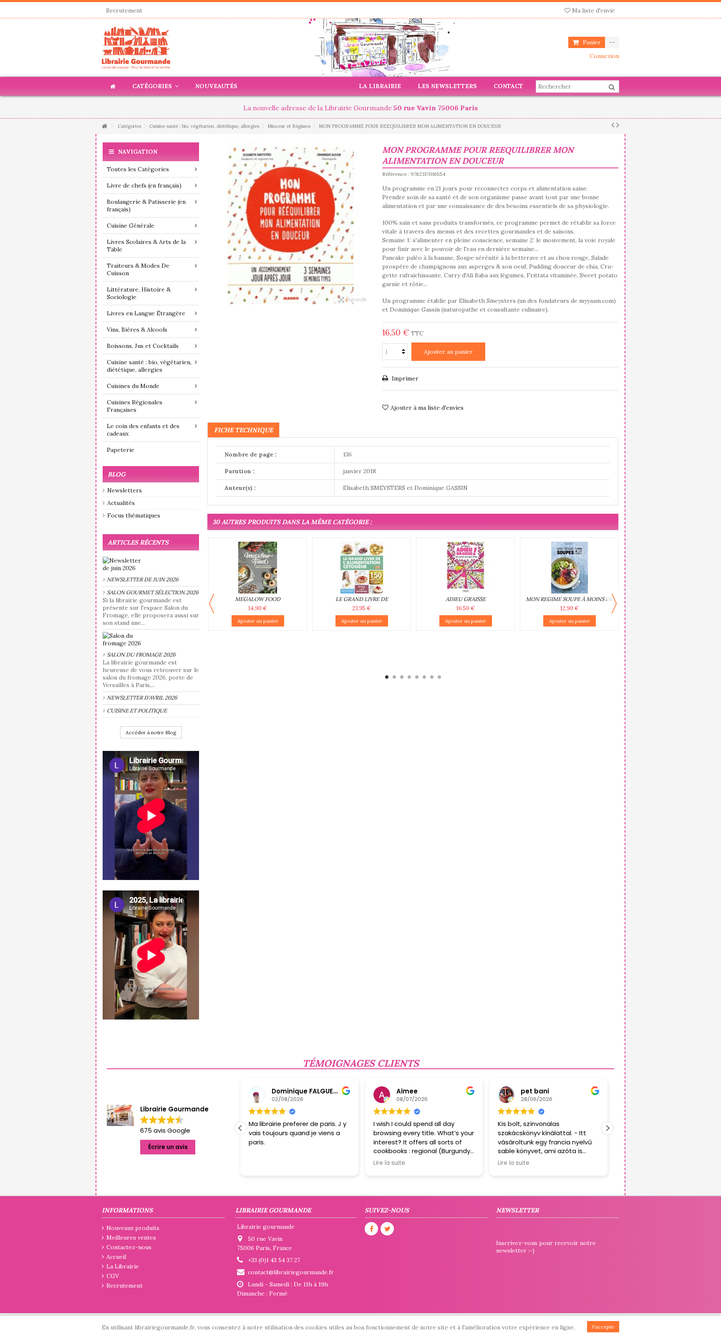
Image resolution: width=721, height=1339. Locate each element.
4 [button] (409, 677)
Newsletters (124, 490)
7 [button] (432, 677)
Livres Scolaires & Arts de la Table (146, 245)
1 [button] (386, 677)
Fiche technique (243, 430)
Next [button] (614, 603)
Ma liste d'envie (592, 10)
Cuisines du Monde (133, 386)
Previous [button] (211, 603)
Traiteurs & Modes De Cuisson (138, 269)
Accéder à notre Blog (151, 732)
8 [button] (439, 677)
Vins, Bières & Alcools (137, 329)
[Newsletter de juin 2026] (151, 564)
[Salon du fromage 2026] (151, 639)
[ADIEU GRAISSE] (465, 567)
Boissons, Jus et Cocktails (143, 346)
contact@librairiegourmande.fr (291, 1272)
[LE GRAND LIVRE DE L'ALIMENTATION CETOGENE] (361, 567)
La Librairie (122, 1266)
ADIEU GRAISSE (466, 599)
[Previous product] (612, 125)
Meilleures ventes (131, 1237)
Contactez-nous (128, 1247)
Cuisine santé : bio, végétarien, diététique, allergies (149, 365)
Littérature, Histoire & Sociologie (139, 293)
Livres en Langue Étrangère (146, 313)
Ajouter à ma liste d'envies (427, 407)
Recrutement (124, 10)
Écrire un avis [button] (168, 1147)
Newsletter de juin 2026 (143, 579)
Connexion (603, 56)
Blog (116, 474)
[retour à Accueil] (104, 126)
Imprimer (404, 378)
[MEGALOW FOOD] (257, 567)
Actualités (121, 503)
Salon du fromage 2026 (141, 654)
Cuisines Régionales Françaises (134, 405)
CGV (112, 1276)
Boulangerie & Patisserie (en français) (146, 205)
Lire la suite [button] (264, 1163)
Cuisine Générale (130, 225)
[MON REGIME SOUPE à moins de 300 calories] (569, 567)
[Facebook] (371, 1228)
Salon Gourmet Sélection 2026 (153, 592)
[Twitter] (387, 1228)
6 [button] (424, 677)
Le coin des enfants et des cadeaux (143, 429)
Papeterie (120, 450)
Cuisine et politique (137, 710)
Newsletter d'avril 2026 (142, 697)
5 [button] (416, 677)
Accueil (116, 1256)
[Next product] (617, 125)
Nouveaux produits (132, 1228)
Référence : (395, 174)
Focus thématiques (133, 515)
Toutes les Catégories (138, 169)
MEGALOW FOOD (257, 599)
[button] (607, 1128)
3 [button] (401, 677)
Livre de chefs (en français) (144, 185)
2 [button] (394, 677)
